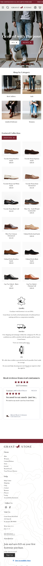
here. (28, 343)
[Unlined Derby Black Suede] (31, 249)
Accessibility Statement (11, 498)
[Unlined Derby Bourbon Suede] (11, 249)
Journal (6, 466)
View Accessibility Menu (23, 560)
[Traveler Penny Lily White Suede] (11, 174)
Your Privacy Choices (10, 471)
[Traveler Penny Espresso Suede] (31, 148)
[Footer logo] (18, 446)
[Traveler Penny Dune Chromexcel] (31, 174)
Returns (6, 490)
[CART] (40, 7)
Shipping (6, 483)
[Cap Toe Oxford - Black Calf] (11, 274)
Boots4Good (8, 469)
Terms (6, 495)
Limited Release (9, 461)
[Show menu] (3, 7)
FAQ (5, 485)
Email (27, 366)
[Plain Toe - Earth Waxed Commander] (31, 199)
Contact (6, 488)
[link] (21, 416)
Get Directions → (9, 534)
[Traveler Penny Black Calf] (11, 199)
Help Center (7, 480)
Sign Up (9, 555)
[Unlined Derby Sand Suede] (31, 224)
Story (5, 464)
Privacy (6, 493)
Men (5, 456)
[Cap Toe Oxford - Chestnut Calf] (31, 274)
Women (6, 459)
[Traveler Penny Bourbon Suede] (11, 148)
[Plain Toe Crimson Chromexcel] (11, 224)
